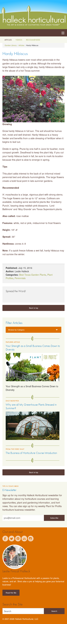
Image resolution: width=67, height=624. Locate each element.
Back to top (33, 308)
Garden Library (11, 45)
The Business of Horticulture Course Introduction (31, 453)
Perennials (20, 278)
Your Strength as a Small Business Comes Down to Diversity (33, 347)
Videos (19, 40)
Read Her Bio (11, 592)
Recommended (33, 40)
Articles (8, 40)
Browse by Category (16, 329)
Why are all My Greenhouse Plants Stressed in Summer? (31, 406)
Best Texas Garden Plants (32, 274)
